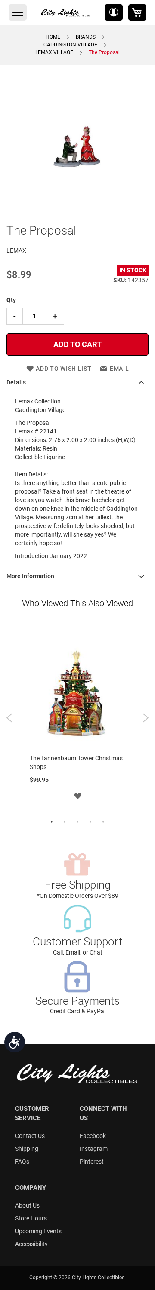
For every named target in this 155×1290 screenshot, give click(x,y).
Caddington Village (70, 45)
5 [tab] (103, 822)
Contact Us (30, 1135)
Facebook (93, 1135)
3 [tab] (77, 822)
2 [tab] (64, 822)
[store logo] (66, 12)
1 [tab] (51, 822)
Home (53, 37)
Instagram (94, 1148)
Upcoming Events (38, 1231)
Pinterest (92, 1161)
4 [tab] (90, 822)
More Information (30, 576)
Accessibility (31, 1244)
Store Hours (31, 1218)
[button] (114, 12)
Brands (86, 37)
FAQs (22, 1161)
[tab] (77, 382)
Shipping (26, 1148)
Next (145, 718)
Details (16, 382)
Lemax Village (54, 52)
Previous (9, 718)
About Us (27, 1205)
